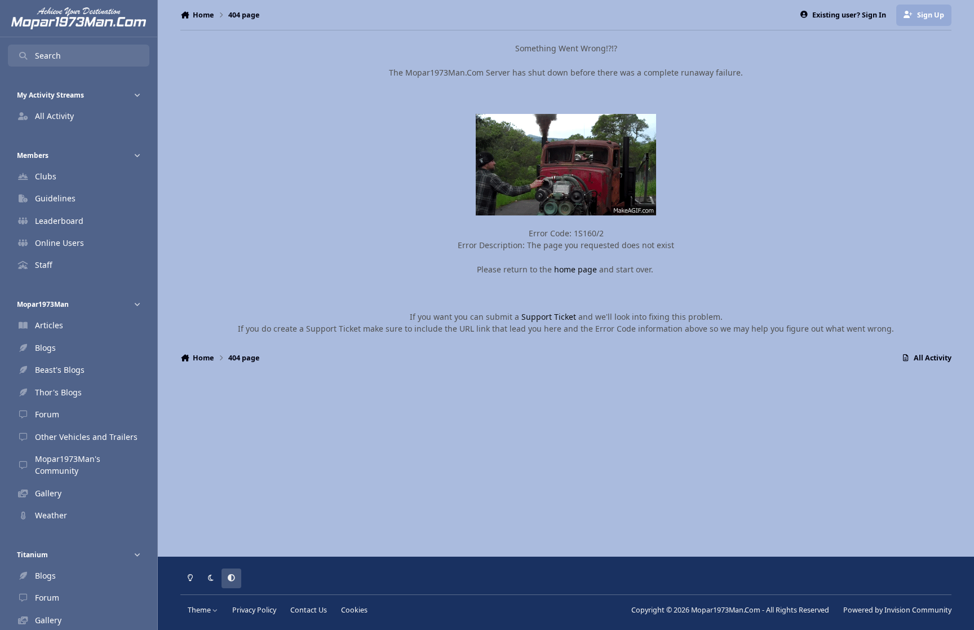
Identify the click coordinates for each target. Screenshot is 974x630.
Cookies (354, 610)
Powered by (897, 610)
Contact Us (308, 610)
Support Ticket (548, 316)
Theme (200, 610)
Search (48, 55)
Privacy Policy (254, 610)
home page (575, 269)
